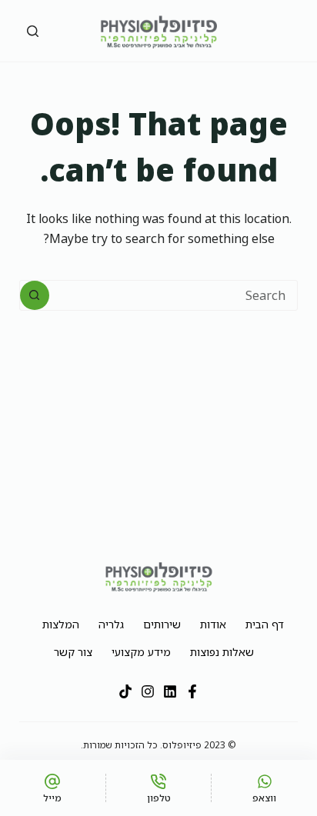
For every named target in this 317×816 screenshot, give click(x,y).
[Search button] (34, 295)
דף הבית (264, 624)
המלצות (60, 624)
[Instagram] (148, 691)
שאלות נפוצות (222, 651)
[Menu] (273, 31)
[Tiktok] (125, 691)
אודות (213, 624)
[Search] (32, 31)
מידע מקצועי (141, 651)
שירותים (162, 624)
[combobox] (173, 295)
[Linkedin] (170, 691)
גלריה (111, 624)
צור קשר (73, 651)
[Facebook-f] (192, 691)
